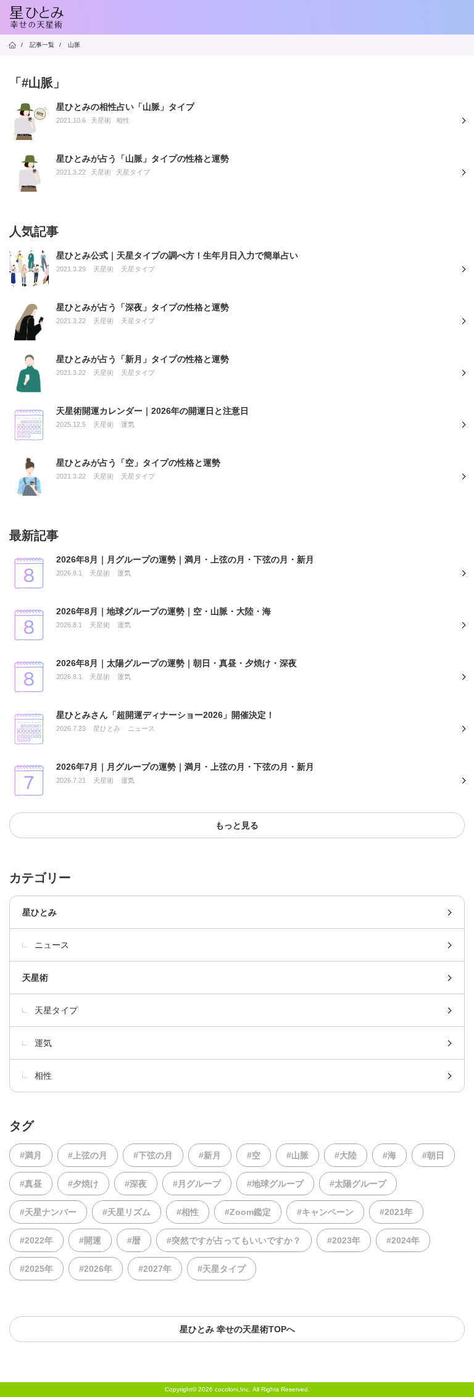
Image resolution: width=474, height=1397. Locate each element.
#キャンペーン (325, 1212)
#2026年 (95, 1269)
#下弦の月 (153, 1155)
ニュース (52, 945)
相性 (43, 1076)
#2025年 (36, 1269)
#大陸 (346, 1155)
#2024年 (403, 1240)
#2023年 (343, 1240)
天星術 (35, 978)
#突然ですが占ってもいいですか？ (234, 1240)
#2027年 (155, 1269)
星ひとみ (39, 912)
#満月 (31, 1155)
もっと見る (237, 825)
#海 (389, 1155)
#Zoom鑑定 (248, 1212)
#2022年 (36, 1240)
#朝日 (433, 1155)
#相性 (188, 1212)
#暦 (134, 1240)
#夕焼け (83, 1184)
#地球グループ (275, 1184)
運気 (43, 1043)
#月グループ (197, 1184)
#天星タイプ (222, 1269)
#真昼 (31, 1184)
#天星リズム (126, 1212)
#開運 (90, 1240)
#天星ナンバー (48, 1212)
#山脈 (297, 1155)
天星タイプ (56, 1010)
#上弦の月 (87, 1155)
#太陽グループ (358, 1184)
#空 (253, 1155)
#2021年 (396, 1212)
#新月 (210, 1155)
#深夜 (136, 1184)
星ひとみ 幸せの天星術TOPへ (237, 1329)
